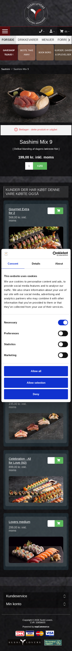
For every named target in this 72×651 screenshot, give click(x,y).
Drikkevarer (28, 39)
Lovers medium (19, 522)
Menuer (48, 39)
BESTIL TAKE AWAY (26, 52)
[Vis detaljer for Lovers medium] (36, 549)
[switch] (63, 333)
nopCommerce (41, 627)
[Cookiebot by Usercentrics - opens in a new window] (52, 254)
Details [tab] (36, 263)
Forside (8, 39)
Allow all (36, 371)
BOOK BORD (45, 52)
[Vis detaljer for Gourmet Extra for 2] (36, 239)
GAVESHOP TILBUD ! (9, 52)
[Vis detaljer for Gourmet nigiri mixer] (36, 426)
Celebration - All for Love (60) (20, 460)
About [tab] (59, 263)
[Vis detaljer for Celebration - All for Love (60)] (36, 489)
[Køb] (59, 210)
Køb (40, 165)
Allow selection (36, 382)
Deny (36, 394)
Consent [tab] (13, 263)
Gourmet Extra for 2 (19, 211)
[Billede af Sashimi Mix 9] (36, 98)
